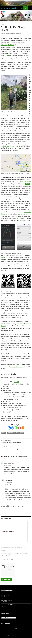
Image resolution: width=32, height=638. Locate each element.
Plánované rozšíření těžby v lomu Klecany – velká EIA (14, 605)
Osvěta (2, 24)
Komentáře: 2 (17, 33)
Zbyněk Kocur (9, 33)
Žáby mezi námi (5, 595)
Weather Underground (24, 182)
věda (22, 432)
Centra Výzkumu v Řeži (11, 146)
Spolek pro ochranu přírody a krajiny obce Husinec (12, 8)
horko (3, 432)
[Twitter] (12, 428)
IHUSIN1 (27, 184)
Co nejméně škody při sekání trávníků (11, 441)
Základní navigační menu (30, 8)
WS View (19, 218)
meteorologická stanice (13, 432)
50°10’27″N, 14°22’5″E (7, 45)
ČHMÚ (7, 55)
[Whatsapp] (16, 428)
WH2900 (16, 382)
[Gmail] (19, 428)
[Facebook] (9, 428)
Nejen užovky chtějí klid (6, 600)
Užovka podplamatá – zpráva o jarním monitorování (14, 448)
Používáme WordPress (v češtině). (8, 635)
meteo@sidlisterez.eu (16, 367)
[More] (23, 428)
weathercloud (6, 257)
